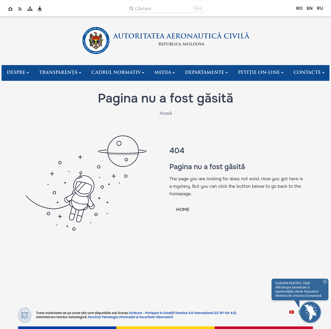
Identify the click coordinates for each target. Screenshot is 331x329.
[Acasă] (96, 40)
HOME (182, 209)
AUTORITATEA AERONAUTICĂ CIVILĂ (181, 36)
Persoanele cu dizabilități (39, 8)
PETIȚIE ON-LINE (259, 73)
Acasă (166, 113)
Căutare (143, 8)
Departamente (204, 73)
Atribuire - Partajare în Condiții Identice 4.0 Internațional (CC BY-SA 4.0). (183, 313)
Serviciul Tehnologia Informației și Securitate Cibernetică (130, 317)
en (310, 8)
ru (320, 8)
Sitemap (30, 8)
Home (10, 8)
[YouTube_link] (291, 312)
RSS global (20, 8)
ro (299, 8)
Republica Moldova (181, 44)
